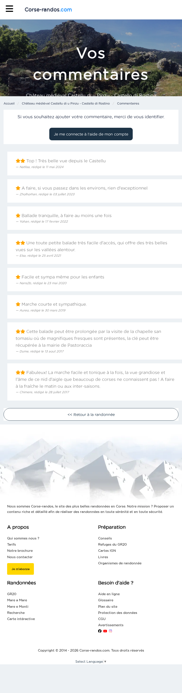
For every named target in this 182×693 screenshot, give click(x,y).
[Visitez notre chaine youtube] (105, 631)
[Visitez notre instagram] (110, 631)
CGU (102, 619)
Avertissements (110, 625)
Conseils (105, 538)
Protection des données (117, 613)
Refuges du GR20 (112, 544)
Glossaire (105, 600)
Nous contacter (20, 557)
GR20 (11, 594)
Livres (103, 557)
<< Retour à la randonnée (91, 414)
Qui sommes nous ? (23, 538)
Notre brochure (20, 550)
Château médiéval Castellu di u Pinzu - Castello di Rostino (66, 103)
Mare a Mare (17, 600)
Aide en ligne (109, 594)
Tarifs (11, 544)
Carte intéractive (21, 619)
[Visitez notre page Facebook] (99, 631)
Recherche (16, 613)
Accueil (9, 103)
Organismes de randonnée (119, 563)
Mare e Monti (17, 606)
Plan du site (107, 606)
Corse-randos (48, 9)
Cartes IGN (107, 550)
